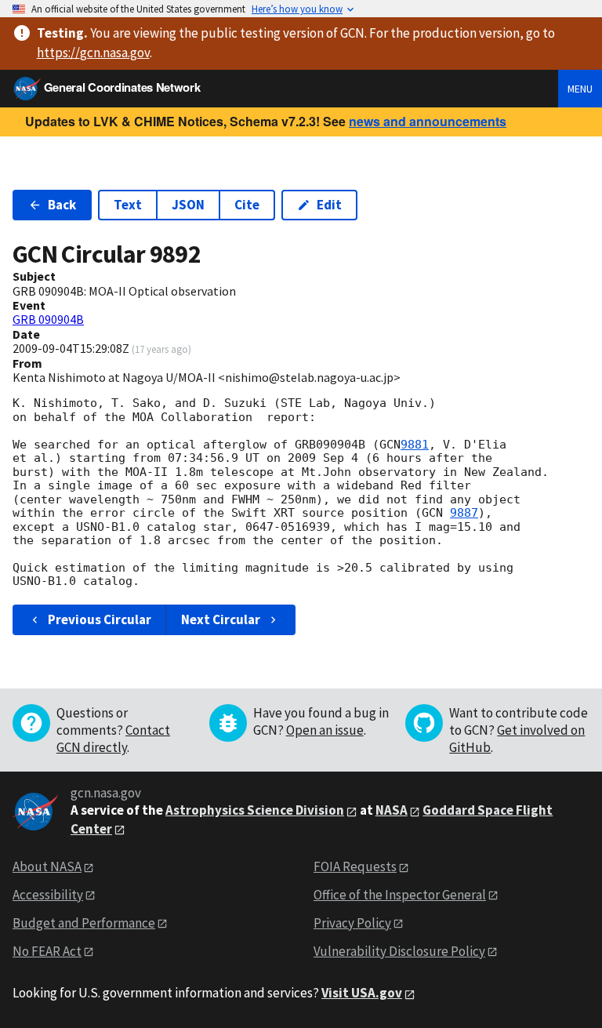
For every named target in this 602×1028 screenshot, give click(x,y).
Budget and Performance (84, 923)
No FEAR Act (47, 951)
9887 (464, 513)
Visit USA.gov (361, 992)
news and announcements (427, 121)
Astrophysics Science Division (254, 810)
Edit (329, 204)
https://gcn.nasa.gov (93, 52)
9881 (415, 445)
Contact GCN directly (113, 738)
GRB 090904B (48, 319)
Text (128, 204)
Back (62, 204)
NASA (391, 810)
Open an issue (325, 730)
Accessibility (48, 894)
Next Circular (220, 619)
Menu (580, 89)
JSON (188, 204)
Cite (246, 204)
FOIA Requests (355, 866)
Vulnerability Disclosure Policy (399, 951)
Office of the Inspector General (400, 894)
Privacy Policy (352, 923)
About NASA (47, 866)
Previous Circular (99, 619)
